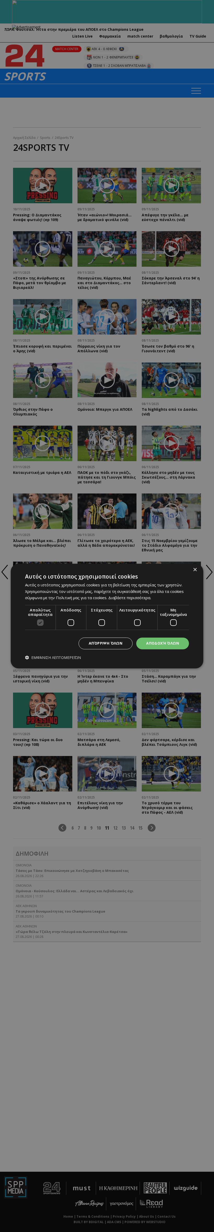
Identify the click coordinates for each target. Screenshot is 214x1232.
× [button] (195, 570)
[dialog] (107, 616)
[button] (53, 657)
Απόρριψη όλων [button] (105, 643)
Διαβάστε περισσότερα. (129, 597)
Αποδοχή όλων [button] (162, 643)
